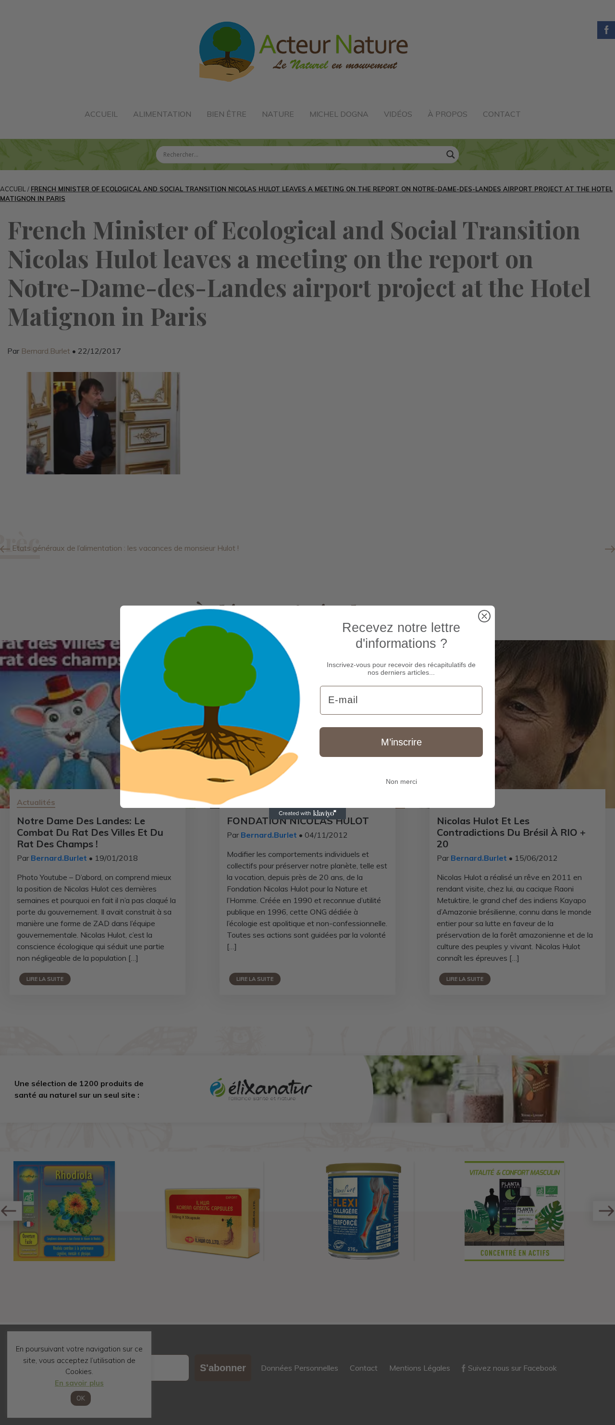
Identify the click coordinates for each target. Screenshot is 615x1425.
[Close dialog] (484, 616)
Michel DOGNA (339, 114)
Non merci (401, 781)
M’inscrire (401, 742)
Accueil (101, 114)
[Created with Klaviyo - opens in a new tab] (307, 813)
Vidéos (398, 114)
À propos (447, 114)
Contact (502, 114)
